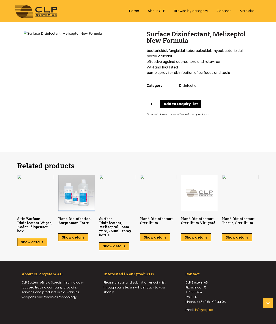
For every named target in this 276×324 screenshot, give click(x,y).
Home (134, 10)
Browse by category (191, 10)
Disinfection (188, 85)
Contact (224, 10)
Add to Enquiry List (181, 103)
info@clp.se (204, 310)
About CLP (156, 10)
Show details (32, 242)
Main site (247, 10)
